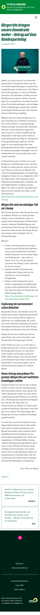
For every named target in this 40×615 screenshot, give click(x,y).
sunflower (18, 601)
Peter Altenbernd (16, 4)
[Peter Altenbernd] (3, 6)
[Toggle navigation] (36, 17)
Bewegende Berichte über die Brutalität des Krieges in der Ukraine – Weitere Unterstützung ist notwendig (20, 518)
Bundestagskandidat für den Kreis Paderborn (20, 8)
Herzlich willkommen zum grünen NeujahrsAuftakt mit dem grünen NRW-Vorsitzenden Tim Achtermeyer (20, 495)
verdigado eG (18, 603)
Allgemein (5, 477)
